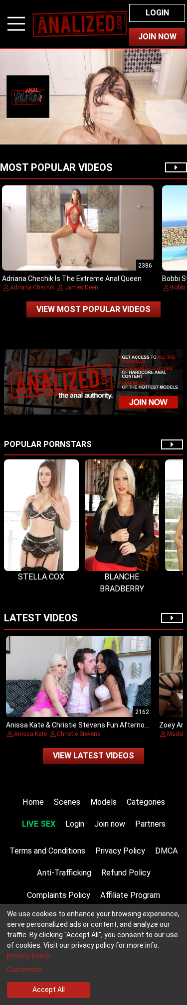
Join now (109, 824)
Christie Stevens (79, 733)
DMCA (166, 851)
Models (103, 802)
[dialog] (93, 954)
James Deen (81, 287)
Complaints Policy (58, 895)
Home (33, 802)
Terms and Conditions (47, 851)
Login (157, 12)
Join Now (157, 36)
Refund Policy (126, 872)
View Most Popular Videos (93, 309)
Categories (146, 802)
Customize (24, 970)
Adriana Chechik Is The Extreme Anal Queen (72, 279)
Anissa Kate (30, 733)
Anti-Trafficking (64, 872)
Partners (150, 824)
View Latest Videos (93, 755)
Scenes (67, 802)
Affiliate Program (130, 895)
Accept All (48, 990)
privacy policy (28, 956)
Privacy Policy (120, 851)
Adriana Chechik (32, 287)
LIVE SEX (38, 824)
